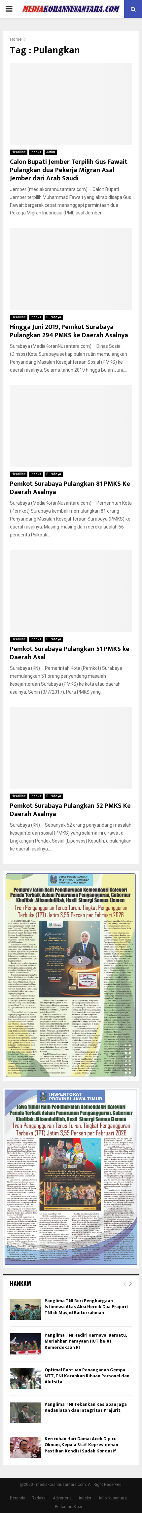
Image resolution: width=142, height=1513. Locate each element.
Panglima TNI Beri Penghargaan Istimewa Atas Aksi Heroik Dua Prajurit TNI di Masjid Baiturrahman (86, 1306)
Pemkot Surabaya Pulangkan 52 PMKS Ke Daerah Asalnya (70, 810)
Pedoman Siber (68, 1506)
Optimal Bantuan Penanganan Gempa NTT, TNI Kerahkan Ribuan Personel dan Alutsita (87, 1376)
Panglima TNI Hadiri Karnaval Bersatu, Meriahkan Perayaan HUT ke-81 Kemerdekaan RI (85, 1341)
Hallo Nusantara (112, 1498)
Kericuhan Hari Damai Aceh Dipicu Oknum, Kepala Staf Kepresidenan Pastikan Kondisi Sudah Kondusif (81, 1444)
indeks (36, 152)
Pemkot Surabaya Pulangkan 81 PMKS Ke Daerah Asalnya (70, 488)
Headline (19, 152)
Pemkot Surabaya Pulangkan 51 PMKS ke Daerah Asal (69, 653)
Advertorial (63, 1498)
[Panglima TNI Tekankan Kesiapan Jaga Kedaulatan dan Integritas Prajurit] (25, 1412)
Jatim (50, 152)
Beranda (17, 1498)
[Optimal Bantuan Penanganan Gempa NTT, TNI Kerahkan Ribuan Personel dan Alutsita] (25, 1378)
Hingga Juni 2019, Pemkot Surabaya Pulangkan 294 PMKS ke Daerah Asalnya (69, 331)
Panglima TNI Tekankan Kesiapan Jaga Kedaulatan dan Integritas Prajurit (86, 1407)
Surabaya (53, 317)
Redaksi (39, 1498)
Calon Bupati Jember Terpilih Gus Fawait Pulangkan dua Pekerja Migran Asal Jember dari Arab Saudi (68, 170)
